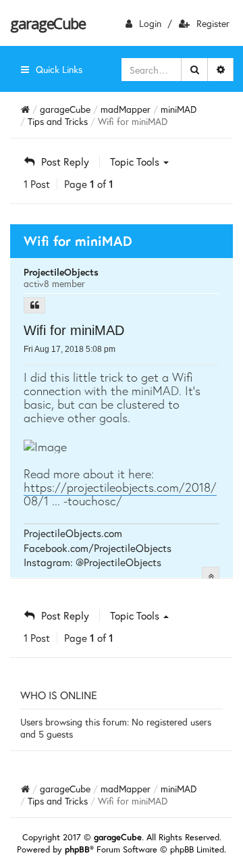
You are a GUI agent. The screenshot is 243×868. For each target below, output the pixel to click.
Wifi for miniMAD (74, 330)
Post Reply (65, 161)
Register (213, 23)
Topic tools (136, 161)
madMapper (126, 109)
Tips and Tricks (58, 121)
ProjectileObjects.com (73, 533)
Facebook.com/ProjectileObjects (97, 548)
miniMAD (178, 109)
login (150, 23)
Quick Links (59, 69)
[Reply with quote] (34, 305)
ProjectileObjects (61, 271)
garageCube (47, 23)
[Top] (210, 576)
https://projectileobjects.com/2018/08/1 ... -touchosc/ (120, 494)
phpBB (77, 849)
